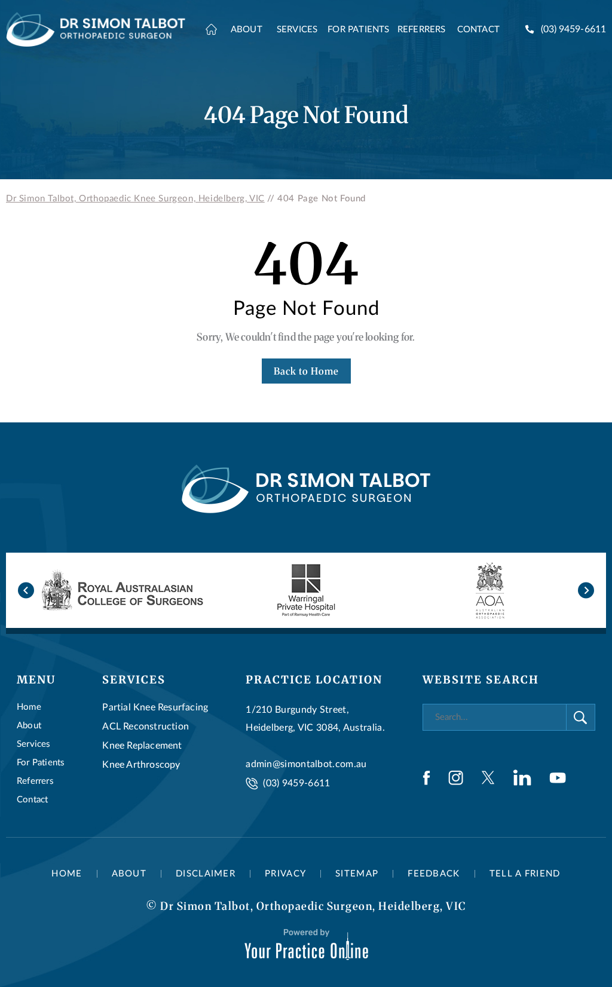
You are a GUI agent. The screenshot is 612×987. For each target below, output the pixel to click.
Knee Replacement (142, 745)
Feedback (434, 873)
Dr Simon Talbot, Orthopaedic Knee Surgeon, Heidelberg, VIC (135, 198)
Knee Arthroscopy (141, 765)
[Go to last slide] (26, 591)
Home (29, 707)
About (29, 725)
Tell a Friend (525, 873)
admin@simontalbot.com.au (306, 764)
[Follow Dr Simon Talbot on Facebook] (426, 778)
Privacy (285, 873)
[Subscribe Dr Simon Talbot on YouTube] (557, 778)
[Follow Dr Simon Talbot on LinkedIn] (522, 778)
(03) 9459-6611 (573, 29)
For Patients (41, 762)
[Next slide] (586, 591)
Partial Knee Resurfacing (155, 707)
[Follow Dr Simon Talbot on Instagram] (455, 777)
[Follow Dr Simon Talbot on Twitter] (488, 777)
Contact (32, 799)
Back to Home (306, 371)
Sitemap (356, 873)
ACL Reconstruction (145, 726)
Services (34, 744)
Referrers (35, 781)
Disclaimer (205, 873)
